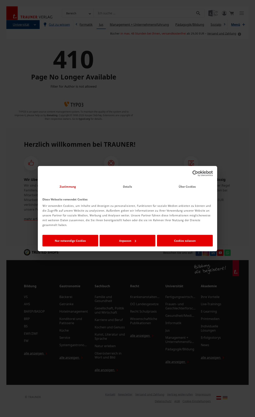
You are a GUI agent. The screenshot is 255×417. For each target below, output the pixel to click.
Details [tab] (127, 186)
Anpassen (125, 241)
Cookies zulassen (185, 241)
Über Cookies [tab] (187, 186)
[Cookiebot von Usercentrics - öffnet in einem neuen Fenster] (195, 173)
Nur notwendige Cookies (70, 241)
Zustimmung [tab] (68, 186)
